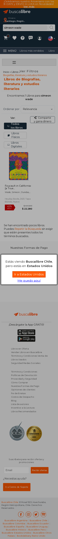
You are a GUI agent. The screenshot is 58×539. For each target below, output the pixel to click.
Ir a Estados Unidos (29, 274)
